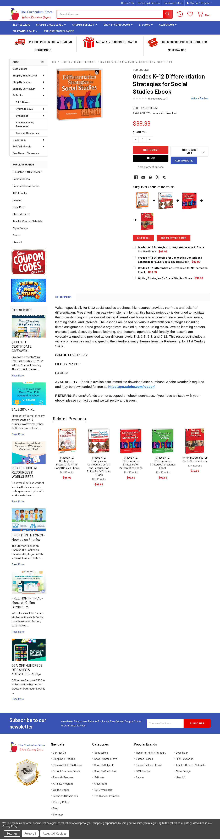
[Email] (143, 177)
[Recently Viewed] (181, 14)
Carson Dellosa (21, 178)
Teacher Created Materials (27, 221)
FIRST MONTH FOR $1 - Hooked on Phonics (28, 537)
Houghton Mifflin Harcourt (27, 171)
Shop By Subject (83, 24)
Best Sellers (21, 24)
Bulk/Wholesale (24, 31)
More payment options (151, 166)
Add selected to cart (173, 238)
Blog (55, 808)
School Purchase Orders (66, 771)
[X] (158, 177)
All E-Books (23, 102)
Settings (12, 833)
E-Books (144, 24)
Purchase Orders (173, 2)
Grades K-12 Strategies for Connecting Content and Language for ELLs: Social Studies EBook (99, 466)
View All (17, 242)
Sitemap (58, 814)
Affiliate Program (63, 783)
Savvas (17, 200)
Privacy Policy (61, 802)
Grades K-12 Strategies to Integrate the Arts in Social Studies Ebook (67, 462)
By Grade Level (25, 108)
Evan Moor (19, 207)
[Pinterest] (165, 177)
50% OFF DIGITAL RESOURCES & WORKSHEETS (25, 472)
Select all (143, 238)
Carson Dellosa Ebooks (26, 185)
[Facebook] (136, 177)
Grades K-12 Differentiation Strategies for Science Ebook (162, 462)
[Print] (150, 177)
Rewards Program (63, 777)
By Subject (22, 115)
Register (206, 2)
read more (18, 375)
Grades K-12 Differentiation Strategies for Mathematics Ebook (130, 462)
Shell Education (21, 214)
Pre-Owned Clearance (59, 31)
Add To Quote (184, 160)
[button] (28, 262)
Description (63, 296)
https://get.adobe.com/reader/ (131, 386)
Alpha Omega (20, 228)
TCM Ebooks (20, 193)
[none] (79, 94)
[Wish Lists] (191, 14)
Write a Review (199, 98)
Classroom (166, 24)
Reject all (30, 833)
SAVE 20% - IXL (23, 409)
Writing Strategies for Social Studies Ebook (194, 459)
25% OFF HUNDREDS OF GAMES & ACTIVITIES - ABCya (27, 669)
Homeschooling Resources (25, 124)
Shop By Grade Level (49, 24)
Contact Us (127, 2)
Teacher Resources (27, 133)
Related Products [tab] (69, 418)
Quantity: (139, 132)
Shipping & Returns (149, 2)
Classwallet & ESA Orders (67, 764)
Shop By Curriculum (116, 24)
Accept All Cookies (54, 833)
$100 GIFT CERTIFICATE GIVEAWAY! (22, 346)
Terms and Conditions (65, 795)
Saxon (16, 235)
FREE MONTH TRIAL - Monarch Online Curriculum (27, 602)
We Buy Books (61, 789)
